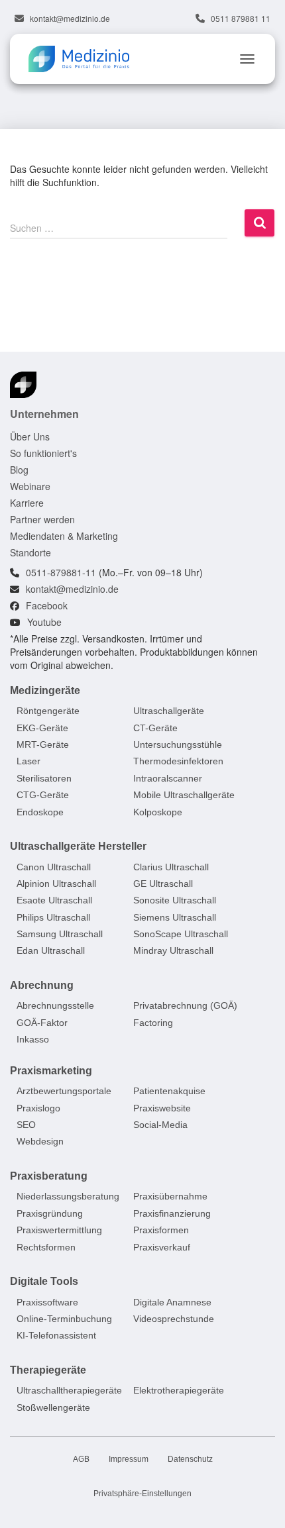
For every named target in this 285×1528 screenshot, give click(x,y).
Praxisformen (161, 1230)
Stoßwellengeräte (53, 1407)
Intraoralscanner (167, 778)
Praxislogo (38, 1108)
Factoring (153, 1022)
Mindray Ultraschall (173, 951)
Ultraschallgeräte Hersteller (78, 846)
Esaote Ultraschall (54, 900)
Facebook (47, 605)
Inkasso (33, 1039)
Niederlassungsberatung (68, 1197)
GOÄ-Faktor (42, 1022)
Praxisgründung (50, 1213)
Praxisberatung (48, 1176)
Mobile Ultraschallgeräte (184, 794)
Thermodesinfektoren (178, 761)
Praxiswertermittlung (59, 1230)
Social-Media (160, 1124)
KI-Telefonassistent (56, 1335)
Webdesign (40, 1142)
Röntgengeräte (48, 710)
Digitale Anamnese (172, 1302)
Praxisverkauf (161, 1247)
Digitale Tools (44, 1281)
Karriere (27, 502)
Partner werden (42, 519)
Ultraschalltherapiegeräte (69, 1390)
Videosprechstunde (173, 1318)
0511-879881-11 (61, 572)
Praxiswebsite (162, 1108)
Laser (28, 761)
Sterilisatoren (44, 778)
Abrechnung (42, 985)
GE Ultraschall (163, 883)
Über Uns (30, 436)
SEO (26, 1124)
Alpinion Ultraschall (56, 883)
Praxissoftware (47, 1302)
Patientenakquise (169, 1091)
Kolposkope (157, 812)
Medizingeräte (45, 690)
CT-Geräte (155, 728)
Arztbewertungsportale (64, 1091)
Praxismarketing (51, 1070)
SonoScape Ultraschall (180, 934)
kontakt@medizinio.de (70, 18)
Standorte (30, 552)
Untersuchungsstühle (177, 744)
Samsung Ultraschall (60, 934)
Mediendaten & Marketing (64, 535)
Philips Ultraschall (53, 917)
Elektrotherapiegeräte (178, 1390)
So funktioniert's (43, 453)
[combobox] (118, 227)
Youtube (44, 622)
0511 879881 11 (240, 18)
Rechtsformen (46, 1247)
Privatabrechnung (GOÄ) (185, 1006)
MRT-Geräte (43, 744)
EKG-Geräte (42, 728)
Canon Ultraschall (54, 867)
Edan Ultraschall (51, 951)
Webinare (30, 486)
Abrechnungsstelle (55, 1006)
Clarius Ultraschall (171, 867)
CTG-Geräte (43, 794)
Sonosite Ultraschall (174, 900)
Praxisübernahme (170, 1197)
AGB (81, 1459)
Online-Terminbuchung (64, 1318)
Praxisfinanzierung (172, 1213)
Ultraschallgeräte (168, 710)
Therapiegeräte (48, 1370)
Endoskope (40, 812)
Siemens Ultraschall (174, 917)
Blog (19, 469)
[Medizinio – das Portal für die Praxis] (83, 59)
